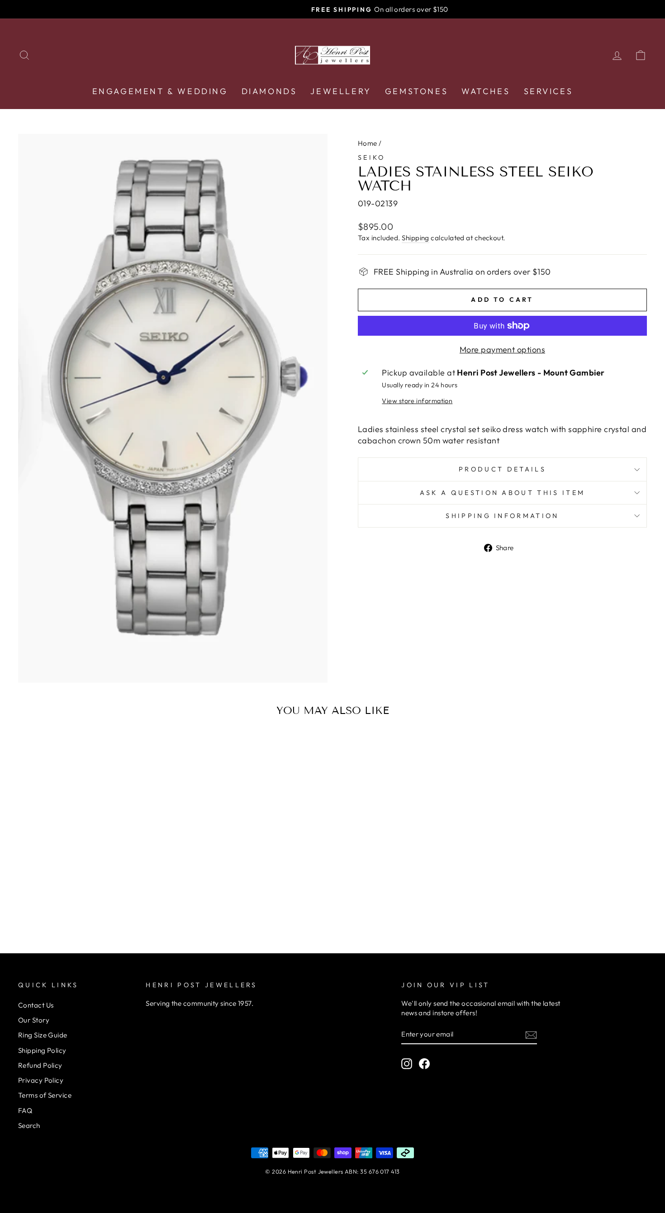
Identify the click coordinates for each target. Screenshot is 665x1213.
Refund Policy (40, 1065)
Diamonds (269, 91)
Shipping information (502, 516)
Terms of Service (44, 1095)
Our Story (33, 1020)
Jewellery (340, 91)
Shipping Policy (42, 1050)
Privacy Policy (40, 1080)
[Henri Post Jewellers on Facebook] (424, 1063)
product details (502, 469)
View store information (417, 401)
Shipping (415, 237)
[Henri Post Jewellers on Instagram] (406, 1063)
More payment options (502, 349)
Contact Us (36, 1005)
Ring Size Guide (42, 1035)
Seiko (371, 157)
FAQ (25, 1110)
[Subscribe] (531, 1034)
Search (29, 1125)
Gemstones (416, 91)
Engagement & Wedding (160, 91)
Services (548, 91)
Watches (485, 91)
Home (367, 143)
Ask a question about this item (502, 493)
